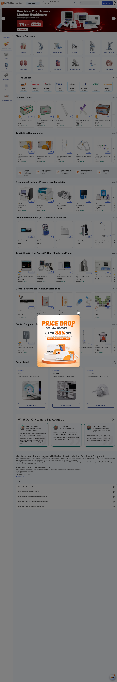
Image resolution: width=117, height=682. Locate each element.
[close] (78, 313)
